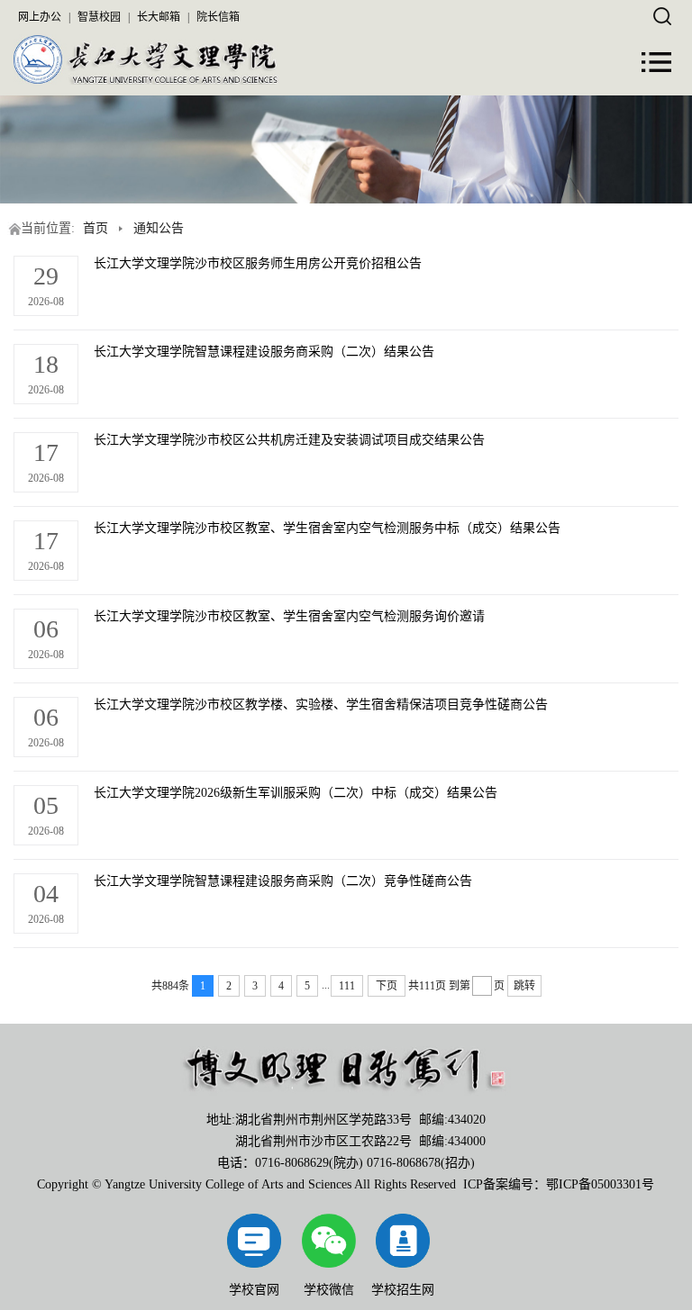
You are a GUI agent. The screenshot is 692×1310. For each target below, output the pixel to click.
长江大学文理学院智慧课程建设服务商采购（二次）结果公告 (264, 351)
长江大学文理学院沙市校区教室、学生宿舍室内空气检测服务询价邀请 (289, 616)
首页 (95, 228)
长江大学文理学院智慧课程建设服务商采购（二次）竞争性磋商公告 (283, 881)
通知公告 (158, 228)
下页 (386, 986)
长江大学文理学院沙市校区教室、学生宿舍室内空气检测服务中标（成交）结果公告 (327, 528)
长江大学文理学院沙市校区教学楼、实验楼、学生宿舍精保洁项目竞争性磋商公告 (321, 704)
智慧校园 (99, 17)
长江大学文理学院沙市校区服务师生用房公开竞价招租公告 (258, 263)
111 (347, 986)
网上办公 (39, 17)
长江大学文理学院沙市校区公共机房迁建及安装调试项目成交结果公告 (289, 440)
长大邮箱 (158, 17)
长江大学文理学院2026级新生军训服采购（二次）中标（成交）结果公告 (295, 793)
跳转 (524, 986)
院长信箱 (218, 17)
